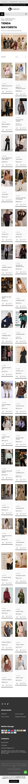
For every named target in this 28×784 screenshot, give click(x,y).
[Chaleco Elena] (17, 683)
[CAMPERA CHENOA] (3, 273)
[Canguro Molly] (17, 617)
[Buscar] (26, 14)
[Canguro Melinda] (3, 616)
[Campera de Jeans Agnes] (3, 303)
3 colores (4, 122)
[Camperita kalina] (17, 548)
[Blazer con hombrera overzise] (17, 94)
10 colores (4, 333)
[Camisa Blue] (3, 200)
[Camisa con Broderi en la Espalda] (17, 204)
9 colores (18, 609)
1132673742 (4, 745)
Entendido (14, 781)
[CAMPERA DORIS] (3, 341)
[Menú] (2, 14)
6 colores (4, 533)
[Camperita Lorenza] (17, 581)
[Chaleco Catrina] (17, 650)
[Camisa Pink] (17, 240)
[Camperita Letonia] (3, 583)
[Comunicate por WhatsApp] (25, 772)
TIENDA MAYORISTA (10, 19)
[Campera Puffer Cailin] (3, 443)
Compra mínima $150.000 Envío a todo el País (14, 4)
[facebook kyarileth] (5, 704)
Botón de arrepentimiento (14, 769)
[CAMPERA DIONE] (17, 306)
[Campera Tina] (3, 513)
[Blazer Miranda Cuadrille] (17, 128)
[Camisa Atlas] (17, 165)
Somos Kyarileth (19, 714)
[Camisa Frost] (3, 240)
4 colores (18, 117)
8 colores (18, 232)
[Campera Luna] (17, 376)
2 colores (18, 157)
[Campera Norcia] (17, 411)
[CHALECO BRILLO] (3, 648)
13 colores (4, 83)
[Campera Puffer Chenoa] (17, 444)
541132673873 (4, 742)
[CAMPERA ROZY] (17, 480)
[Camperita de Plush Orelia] (3, 542)
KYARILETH (4, 714)
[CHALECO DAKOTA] (3, 685)
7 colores (4, 192)
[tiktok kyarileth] (7, 704)
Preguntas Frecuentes (20, 716)
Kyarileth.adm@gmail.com (7, 748)
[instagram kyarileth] (2, 704)
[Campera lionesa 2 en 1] (3, 374)
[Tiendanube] (14, 773)
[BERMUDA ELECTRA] (3, 91)
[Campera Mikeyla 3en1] (3, 411)
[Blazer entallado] (3, 130)
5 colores (18, 85)
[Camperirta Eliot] (17, 514)
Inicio (2, 19)
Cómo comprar (5, 716)
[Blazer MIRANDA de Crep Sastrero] (3, 165)
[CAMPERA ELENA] (17, 341)
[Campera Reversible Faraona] (3, 478)
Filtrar (2, 57)
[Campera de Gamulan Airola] (17, 272)
